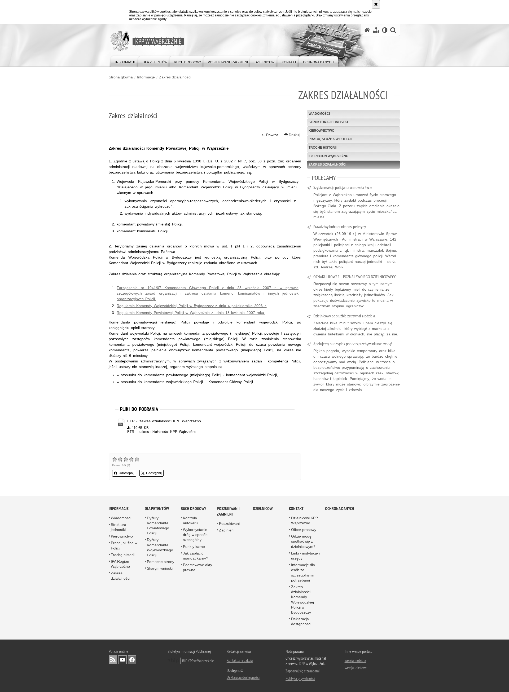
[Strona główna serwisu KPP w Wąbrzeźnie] (367, 30)
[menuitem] (126, 61)
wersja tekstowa (356, 667)
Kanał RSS (113, 659)
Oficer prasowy (303, 529)
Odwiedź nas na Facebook (132, 659)
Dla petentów (157, 508)
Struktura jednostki (328, 122)
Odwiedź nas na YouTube (122, 659)
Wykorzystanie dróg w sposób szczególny (195, 534)
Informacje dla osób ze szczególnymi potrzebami (303, 572)
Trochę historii (322, 147)
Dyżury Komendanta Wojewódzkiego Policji (160, 547)
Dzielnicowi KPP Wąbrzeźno (304, 520)
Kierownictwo (321, 130)
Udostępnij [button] (126, 473)
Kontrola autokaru (190, 520)
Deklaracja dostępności (301, 621)
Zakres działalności (175, 77)
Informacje (146, 77)
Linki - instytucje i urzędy (305, 555)
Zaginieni (226, 530)
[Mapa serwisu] (376, 30)
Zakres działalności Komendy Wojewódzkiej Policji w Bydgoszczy (302, 599)
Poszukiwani (229, 523)
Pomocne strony (160, 562)
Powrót (272, 135)
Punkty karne (194, 546)
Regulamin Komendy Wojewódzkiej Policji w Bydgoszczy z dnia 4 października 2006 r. (192, 306)
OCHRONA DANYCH (339, 508)
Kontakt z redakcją (240, 660)
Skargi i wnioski (160, 568)
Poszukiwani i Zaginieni (228, 511)
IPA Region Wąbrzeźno (328, 156)
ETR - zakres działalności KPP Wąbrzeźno (164, 421)
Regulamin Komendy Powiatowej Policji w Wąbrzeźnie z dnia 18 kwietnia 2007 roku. (191, 312)
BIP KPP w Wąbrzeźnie (198, 660)
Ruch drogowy (193, 508)
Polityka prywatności (300, 678)
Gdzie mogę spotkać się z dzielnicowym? (303, 541)
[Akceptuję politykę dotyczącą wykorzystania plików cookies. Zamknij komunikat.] (376, 4)
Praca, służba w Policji (330, 139)
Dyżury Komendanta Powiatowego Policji (158, 525)
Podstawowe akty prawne (197, 567)
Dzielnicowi (263, 508)
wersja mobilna (355, 660)
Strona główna (121, 77)
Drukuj (294, 135)
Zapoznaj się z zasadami (302, 670)
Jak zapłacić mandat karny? (195, 555)
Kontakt (296, 508)
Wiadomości (319, 114)
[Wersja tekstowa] (385, 30)
